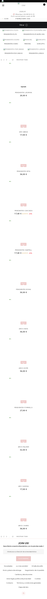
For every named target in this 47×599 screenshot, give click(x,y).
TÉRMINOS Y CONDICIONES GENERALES (29, 583)
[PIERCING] (27, 40)
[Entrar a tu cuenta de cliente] (36, 5)
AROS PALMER (23, 447)
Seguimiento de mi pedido (34, 570)
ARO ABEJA (23, 132)
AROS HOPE (23, 368)
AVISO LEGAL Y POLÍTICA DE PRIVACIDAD (19, 579)
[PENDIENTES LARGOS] (36, 49)
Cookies (38, 579)
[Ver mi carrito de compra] (44, 5)
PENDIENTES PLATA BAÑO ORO (34, 34)
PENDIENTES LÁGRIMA (23, 92)
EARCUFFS (40, 44)
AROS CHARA (23, 525)
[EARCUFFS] (41, 40)
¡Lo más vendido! (22, 566)
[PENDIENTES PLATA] (10, 30)
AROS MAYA (23, 328)
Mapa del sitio (23, 587)
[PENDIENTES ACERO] (11, 40)
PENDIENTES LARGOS (36, 53)
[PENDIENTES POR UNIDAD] (13, 49)
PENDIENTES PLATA (10, 34)
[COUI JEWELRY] (22, 7)
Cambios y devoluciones (23, 574)
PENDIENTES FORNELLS (23, 407)
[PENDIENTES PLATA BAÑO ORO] (34, 30)
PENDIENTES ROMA (23, 289)
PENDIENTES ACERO (11, 44)
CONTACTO (9, 583)
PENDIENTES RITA (23, 171)
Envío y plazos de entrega (12, 570)
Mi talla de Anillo (37, 566)
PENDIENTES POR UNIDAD (14, 53)
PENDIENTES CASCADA (23, 210)
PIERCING (27, 44)
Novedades (8, 566)
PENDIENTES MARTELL (23, 250)
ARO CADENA (23, 486)
